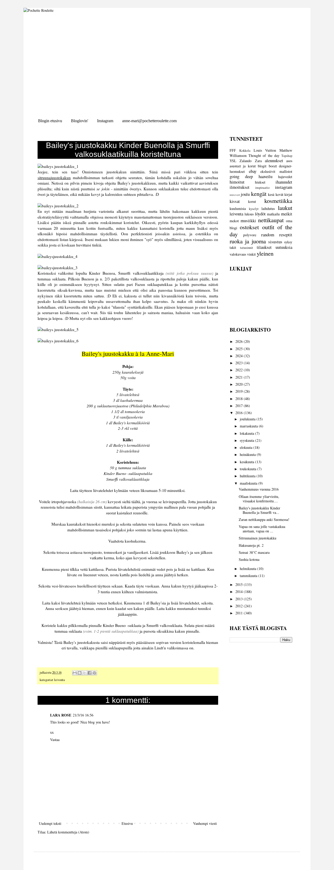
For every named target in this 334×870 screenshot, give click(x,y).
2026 (239, 341)
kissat (235, 201)
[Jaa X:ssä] (84, 672)
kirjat (288, 194)
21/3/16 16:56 (83, 715)
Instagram (105, 121)
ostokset (249, 227)
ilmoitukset (239, 187)
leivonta (59, 680)
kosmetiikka (278, 200)
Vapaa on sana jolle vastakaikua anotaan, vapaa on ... (262, 528)
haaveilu (265, 176)
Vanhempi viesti (205, 823)
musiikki (248, 220)
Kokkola (244, 150)
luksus (249, 213)
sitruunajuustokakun (54, 177)
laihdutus (268, 208)
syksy (288, 241)
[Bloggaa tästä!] (79, 672)
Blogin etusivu (50, 121)
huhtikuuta (248, 475)
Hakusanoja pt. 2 (251, 545)
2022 (239, 369)
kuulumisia (238, 208)
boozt (273, 165)
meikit (286, 214)
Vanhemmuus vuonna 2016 (259, 489)
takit (233, 247)
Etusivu (127, 823)
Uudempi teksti (50, 823)
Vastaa (54, 739)
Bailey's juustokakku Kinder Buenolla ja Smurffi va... (259, 510)
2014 (239, 591)
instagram (283, 187)
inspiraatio (262, 187)
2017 (239, 405)
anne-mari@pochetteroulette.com (149, 121)
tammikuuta (249, 575)
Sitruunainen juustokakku (257, 538)
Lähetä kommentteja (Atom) (68, 832)
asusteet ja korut (243, 165)
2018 (239, 398)
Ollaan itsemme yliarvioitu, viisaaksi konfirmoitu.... (259, 498)
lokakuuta (247, 433)
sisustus (275, 242)
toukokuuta (248, 468)
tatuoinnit (246, 247)
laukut (285, 207)
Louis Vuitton (265, 150)
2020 (239, 384)
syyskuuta (247, 440)
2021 (239, 377)
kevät (279, 194)
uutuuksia (284, 247)
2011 (239, 612)
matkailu (273, 213)
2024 (239, 355)
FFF (233, 150)
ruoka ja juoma (248, 241)
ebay (253, 171)
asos (289, 160)
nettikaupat (271, 220)
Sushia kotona (249, 559)
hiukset (260, 182)
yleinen (265, 253)
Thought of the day (263, 155)
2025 (239, 348)
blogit (262, 165)
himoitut (237, 182)
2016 (239, 412)
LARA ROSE (60, 715)
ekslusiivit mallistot (276, 171)
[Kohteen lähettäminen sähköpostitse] (74, 672)
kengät (258, 193)
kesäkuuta (247, 461)
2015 (239, 584)
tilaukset (264, 247)
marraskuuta (249, 426)
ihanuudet (284, 182)
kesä (271, 194)
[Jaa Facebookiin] (89, 672)
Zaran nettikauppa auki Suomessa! (264, 519)
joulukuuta (248, 418)
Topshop (286, 156)
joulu (245, 194)
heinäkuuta (248, 454)
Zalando (246, 160)
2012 (239, 605)
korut (252, 201)
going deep (241, 176)
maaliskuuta (249, 483)
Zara (258, 160)
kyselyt (254, 209)
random (267, 235)
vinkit (251, 254)
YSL (233, 160)
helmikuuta (248, 568)
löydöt (260, 214)
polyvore (249, 234)
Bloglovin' (79, 121)
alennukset (274, 160)
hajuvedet (285, 176)
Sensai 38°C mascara (254, 552)
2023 (239, 362)
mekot (234, 220)
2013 (239, 598)
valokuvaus (238, 254)
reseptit (285, 235)
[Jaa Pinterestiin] (94, 672)
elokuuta (246, 447)
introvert (235, 195)
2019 (239, 391)
